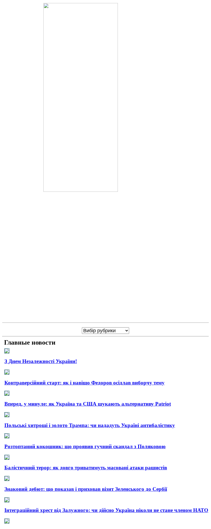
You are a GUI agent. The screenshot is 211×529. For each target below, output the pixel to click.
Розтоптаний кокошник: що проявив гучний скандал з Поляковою (85, 446)
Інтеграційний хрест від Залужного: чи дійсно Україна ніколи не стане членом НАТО (106, 510)
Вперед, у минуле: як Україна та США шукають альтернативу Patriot (87, 404)
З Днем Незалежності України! (40, 361)
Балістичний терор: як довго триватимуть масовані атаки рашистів (85, 467)
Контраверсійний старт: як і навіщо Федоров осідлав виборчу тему (84, 383)
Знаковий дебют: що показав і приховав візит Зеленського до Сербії (85, 489)
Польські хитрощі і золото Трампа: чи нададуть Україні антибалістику (89, 425)
